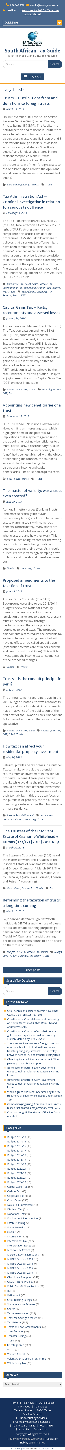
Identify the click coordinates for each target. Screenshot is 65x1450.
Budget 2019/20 (16, 1164)
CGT (5, 393)
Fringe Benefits (16, 1227)
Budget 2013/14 (16, 952)
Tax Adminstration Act (34, 291)
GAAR (32, 730)
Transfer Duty (15, 1331)
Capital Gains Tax (17, 389)
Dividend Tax (14, 1209)
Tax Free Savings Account (22, 1318)
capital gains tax (51, 389)
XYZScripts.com (46, 1448)
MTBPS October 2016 (20, 1272)
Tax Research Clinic (23, 1425)
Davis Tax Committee (20, 1204)
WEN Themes (37, 1442)
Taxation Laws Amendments (24, 1327)
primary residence (13, 819)
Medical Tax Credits (18, 1250)
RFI (51, 1425)
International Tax (12, 287)
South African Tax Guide (32, 51)
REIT (10, 1290)
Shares (11, 1309)
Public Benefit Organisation (23, 1286)
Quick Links (11, 22)
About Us (23, 1429)
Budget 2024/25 (16, 1182)
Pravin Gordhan (19, 955)
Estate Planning (16, 1223)
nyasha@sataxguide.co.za (44, 5)
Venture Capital (16, 1354)
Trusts (35, 184)
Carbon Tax (14, 1191)
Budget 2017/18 (16, 1155)
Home (14, 1403)
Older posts (32, 970)
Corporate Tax (15, 284)
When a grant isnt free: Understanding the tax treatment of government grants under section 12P (34, 1095)
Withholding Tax (16, 1363)
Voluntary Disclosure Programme (26, 1358)
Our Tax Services (32, 1414)
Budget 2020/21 (16, 1168)
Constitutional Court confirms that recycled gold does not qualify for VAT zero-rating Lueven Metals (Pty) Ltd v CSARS (32, 1035)
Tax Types (24, 1406)
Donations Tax (16, 1214)
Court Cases (31, 284)
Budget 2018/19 (16, 1159)
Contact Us (40, 1429)
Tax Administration (35, 287)
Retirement (27, 815)
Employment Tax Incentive (22, 1218)
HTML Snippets (18, 1448)
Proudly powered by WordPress (25, 1438)
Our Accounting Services (32, 1418)
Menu (36, 77)
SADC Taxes (44, 1410)
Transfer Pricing (16, 1336)
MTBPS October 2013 (20, 1259)
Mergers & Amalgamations (23, 1254)
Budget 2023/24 (16, 1177)
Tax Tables (40, 1406)
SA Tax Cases (47, 1403)
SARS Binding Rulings (19, 184)
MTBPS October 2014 (20, 1263)
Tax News (28, 1403)
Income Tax (46, 284)
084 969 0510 (17, 5)
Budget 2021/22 (16, 1173)
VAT (13, 291)
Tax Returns (53, 287)
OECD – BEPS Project (20, 1281)
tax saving (26, 568)
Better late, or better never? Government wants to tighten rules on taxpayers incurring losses (33, 1071)
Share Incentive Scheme (21, 1304)
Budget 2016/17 (16, 1150)
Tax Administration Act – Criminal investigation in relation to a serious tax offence (31, 201)
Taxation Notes (23, 1410)
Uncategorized (15, 1345)
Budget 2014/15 (16, 1141)
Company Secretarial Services (32, 1422)
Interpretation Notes (19, 1245)
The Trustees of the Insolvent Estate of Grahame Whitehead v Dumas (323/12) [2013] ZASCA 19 (31, 836)
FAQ (42, 1425)
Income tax (46, 815)
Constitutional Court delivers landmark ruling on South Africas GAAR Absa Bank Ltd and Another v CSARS (33, 1022)
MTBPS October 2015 (20, 1268)
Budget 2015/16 (16, 1146)
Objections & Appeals (19, 1277)
